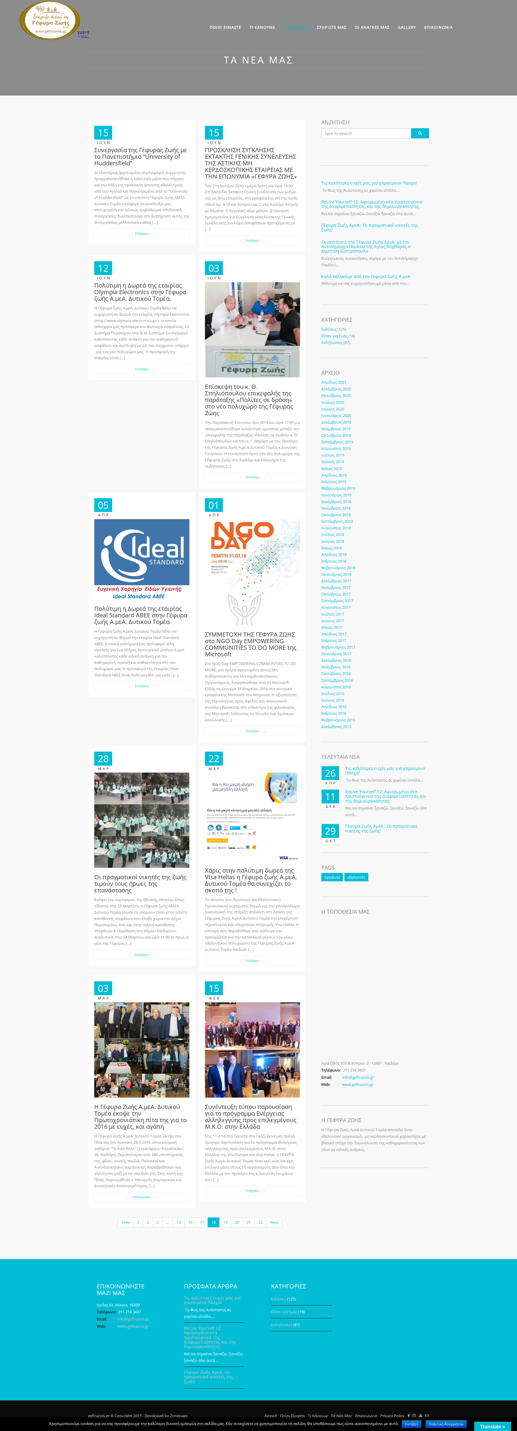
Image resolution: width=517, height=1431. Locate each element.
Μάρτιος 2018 (333, 561)
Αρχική (270, 1415)
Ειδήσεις (142, 233)
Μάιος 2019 (331, 468)
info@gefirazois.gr (358, 1077)
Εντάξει (411, 1424)
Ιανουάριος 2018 (336, 574)
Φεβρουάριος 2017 (338, 647)
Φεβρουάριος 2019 (338, 488)
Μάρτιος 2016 (333, 713)
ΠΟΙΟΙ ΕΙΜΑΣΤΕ (225, 27)
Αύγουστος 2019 (336, 448)
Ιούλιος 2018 (332, 534)
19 (225, 1222)
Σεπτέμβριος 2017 (337, 600)
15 (179, 1222)
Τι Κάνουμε (318, 1415)
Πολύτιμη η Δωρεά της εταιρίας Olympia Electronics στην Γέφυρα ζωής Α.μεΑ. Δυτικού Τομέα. (140, 292)
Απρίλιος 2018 (333, 554)
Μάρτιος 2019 (333, 481)
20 (237, 1222)
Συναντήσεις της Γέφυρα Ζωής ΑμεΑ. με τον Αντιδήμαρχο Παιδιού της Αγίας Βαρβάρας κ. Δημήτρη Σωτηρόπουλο (366, 246)
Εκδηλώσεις (142, 1197)
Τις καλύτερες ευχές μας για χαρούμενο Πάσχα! (369, 183)
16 (190, 1222)
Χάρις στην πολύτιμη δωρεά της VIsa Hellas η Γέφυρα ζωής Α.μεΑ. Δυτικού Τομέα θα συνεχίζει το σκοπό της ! (251, 880)
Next (274, 1222)
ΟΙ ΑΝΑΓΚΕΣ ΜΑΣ (372, 27)
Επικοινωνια (366, 1415)
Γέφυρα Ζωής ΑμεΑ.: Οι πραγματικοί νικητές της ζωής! (369, 227)
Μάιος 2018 (331, 548)
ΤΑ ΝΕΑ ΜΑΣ (296, 27)
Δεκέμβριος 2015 (336, 726)
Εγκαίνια (332, 877)
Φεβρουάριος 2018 (338, 567)
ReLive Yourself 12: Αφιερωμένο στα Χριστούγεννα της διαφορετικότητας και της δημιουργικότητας (371, 204)
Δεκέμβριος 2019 (336, 422)
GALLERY (407, 27)
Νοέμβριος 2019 (335, 428)
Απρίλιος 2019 (333, 475)
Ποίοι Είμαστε (292, 1415)
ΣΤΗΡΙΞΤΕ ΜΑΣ (331, 27)
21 (249, 1222)
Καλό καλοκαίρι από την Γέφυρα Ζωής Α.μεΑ (365, 276)
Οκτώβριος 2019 (336, 435)
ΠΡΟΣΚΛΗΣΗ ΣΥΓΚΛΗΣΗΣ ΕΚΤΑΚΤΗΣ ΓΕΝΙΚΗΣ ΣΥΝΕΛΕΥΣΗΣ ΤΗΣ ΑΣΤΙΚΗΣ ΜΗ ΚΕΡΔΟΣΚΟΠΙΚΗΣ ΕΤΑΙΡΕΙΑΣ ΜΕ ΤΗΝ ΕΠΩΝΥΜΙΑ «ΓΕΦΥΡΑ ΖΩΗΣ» (251, 163)
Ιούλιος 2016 (332, 693)
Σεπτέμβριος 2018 (337, 521)
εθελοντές (356, 877)
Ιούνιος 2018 (332, 541)
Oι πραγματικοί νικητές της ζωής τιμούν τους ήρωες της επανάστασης (140, 883)
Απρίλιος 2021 (333, 382)
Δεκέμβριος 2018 (336, 501)
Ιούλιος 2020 (332, 402)
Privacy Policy (392, 1415)
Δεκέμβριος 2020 (336, 389)
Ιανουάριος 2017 (336, 653)
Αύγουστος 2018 (336, 528)
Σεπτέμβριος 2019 (337, 442)
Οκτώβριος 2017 (336, 594)
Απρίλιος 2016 (333, 706)
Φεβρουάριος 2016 (338, 720)
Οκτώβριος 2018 (336, 514)
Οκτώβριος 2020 (336, 395)
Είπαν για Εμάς (334, 336)
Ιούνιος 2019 (332, 461)
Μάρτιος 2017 (333, 640)
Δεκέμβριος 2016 (336, 660)
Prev (126, 1222)
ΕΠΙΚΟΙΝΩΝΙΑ (438, 27)
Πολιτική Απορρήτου (446, 1424)
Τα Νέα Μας (341, 1415)
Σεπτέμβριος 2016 (337, 680)
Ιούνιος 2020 (332, 409)
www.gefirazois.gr (357, 1084)
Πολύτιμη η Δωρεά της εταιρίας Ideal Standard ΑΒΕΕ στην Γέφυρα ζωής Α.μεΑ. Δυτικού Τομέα (140, 615)
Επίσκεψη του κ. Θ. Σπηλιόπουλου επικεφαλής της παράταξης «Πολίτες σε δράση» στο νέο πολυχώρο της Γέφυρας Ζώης (249, 400)
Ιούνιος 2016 (332, 700)
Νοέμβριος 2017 (335, 587)
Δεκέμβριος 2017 (336, 581)
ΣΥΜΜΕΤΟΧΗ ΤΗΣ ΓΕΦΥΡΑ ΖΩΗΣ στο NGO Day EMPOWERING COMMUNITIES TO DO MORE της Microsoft (250, 644)
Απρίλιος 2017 (333, 634)
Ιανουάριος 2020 (336, 415)
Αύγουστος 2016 (336, 687)
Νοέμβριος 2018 (335, 508)
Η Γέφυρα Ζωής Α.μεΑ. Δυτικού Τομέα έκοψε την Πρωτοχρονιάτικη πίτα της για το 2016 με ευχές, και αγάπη (140, 1117)
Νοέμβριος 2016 (335, 667)
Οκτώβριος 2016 (336, 673)
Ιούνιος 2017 (332, 620)
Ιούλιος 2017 (332, 614)
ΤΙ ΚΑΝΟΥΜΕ (262, 27)
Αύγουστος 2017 (336, 607)
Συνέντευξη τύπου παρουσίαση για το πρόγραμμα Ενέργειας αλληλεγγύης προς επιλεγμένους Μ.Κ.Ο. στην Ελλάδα (250, 1117)
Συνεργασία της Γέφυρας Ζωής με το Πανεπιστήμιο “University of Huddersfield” (140, 156)
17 (202, 1222)
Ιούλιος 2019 (332, 455)
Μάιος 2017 (331, 627)
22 (260, 1222)
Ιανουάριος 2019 (336, 495)
